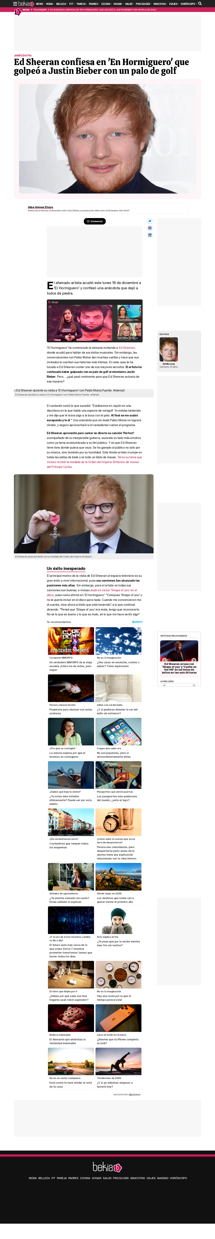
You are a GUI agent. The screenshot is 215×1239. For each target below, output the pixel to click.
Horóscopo (178, 1178)
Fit (53, 1178)
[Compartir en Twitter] (150, 221)
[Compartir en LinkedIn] (150, 235)
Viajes (151, 1178)
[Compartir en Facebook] (150, 228)
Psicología (121, 1178)
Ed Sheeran (127, 348)
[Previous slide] (164, 660)
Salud (107, 1178)
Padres (73, 1178)
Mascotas (137, 1178)
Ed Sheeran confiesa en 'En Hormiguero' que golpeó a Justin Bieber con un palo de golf (103, 9)
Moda (33, 1178)
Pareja (62, 1178)
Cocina (85, 1178)
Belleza (44, 1178)
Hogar (96, 1178)
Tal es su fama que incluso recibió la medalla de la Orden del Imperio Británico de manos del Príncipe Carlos (94, 462)
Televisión (39, 9)
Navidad (162, 1178)
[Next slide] (193, 660)
